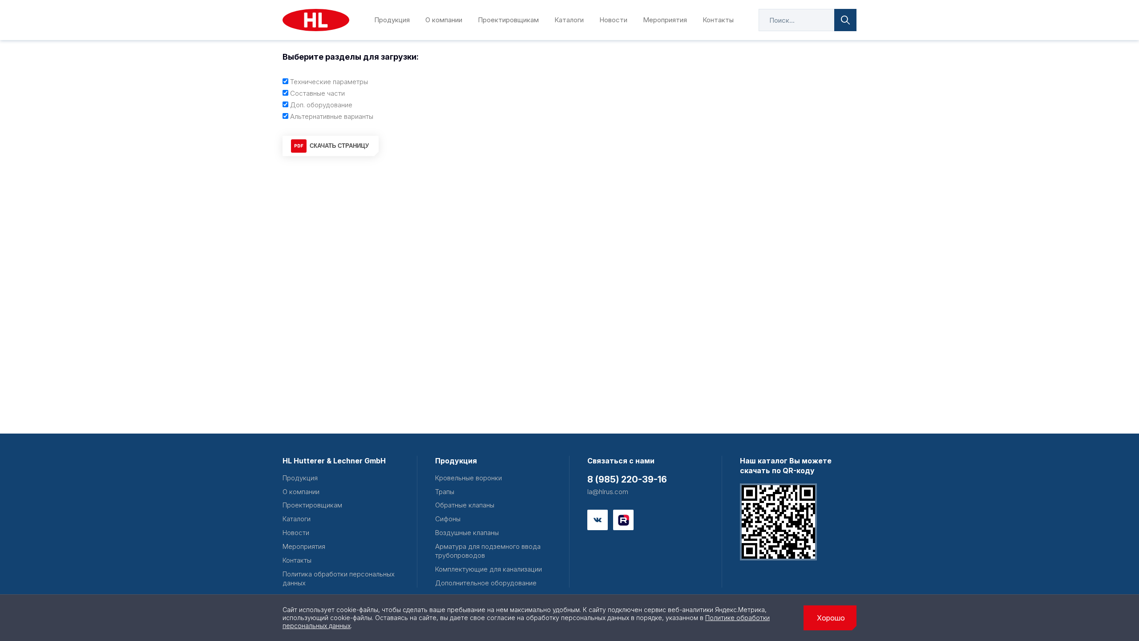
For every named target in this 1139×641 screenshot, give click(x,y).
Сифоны (447, 519)
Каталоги (569, 20)
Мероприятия (665, 20)
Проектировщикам (508, 20)
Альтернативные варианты (331, 116)
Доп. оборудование (321, 105)
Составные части (317, 93)
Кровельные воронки (468, 478)
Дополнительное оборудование (486, 583)
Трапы (444, 491)
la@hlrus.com (607, 491)
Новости (613, 20)
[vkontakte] (597, 520)
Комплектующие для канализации (488, 569)
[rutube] (623, 520)
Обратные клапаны (464, 505)
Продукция (392, 20)
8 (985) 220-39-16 (627, 479)
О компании (443, 20)
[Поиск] (845, 20)
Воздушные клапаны (467, 532)
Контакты (718, 20)
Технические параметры (329, 81)
